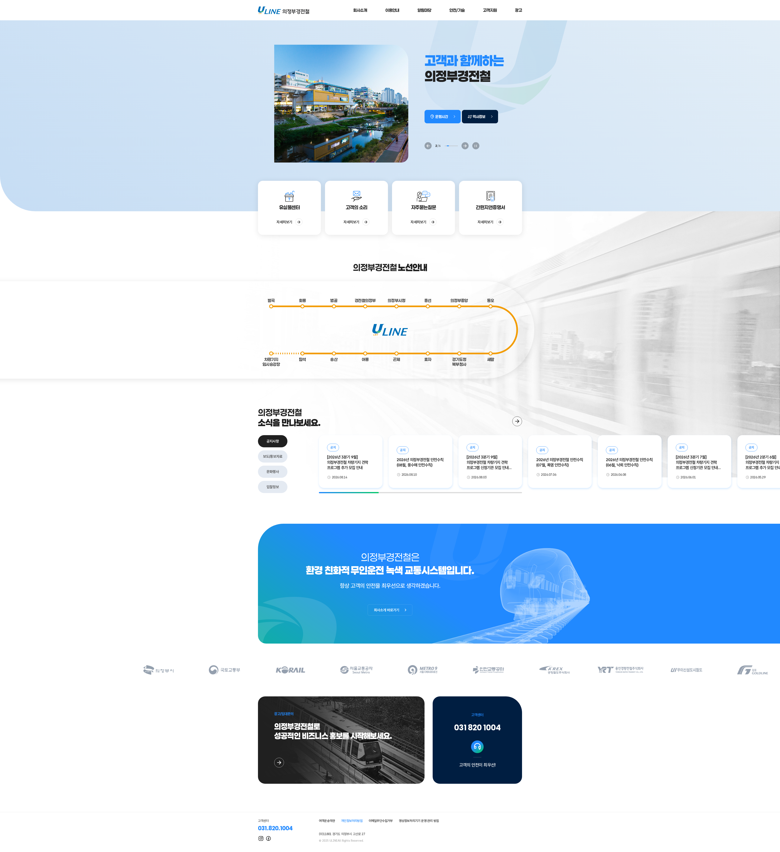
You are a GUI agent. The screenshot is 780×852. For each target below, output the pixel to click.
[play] (475, 145)
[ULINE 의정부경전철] (283, 10)
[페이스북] (268, 838)
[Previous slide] (428, 145)
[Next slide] (465, 145)
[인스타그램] (261, 838)
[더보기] (517, 421)
